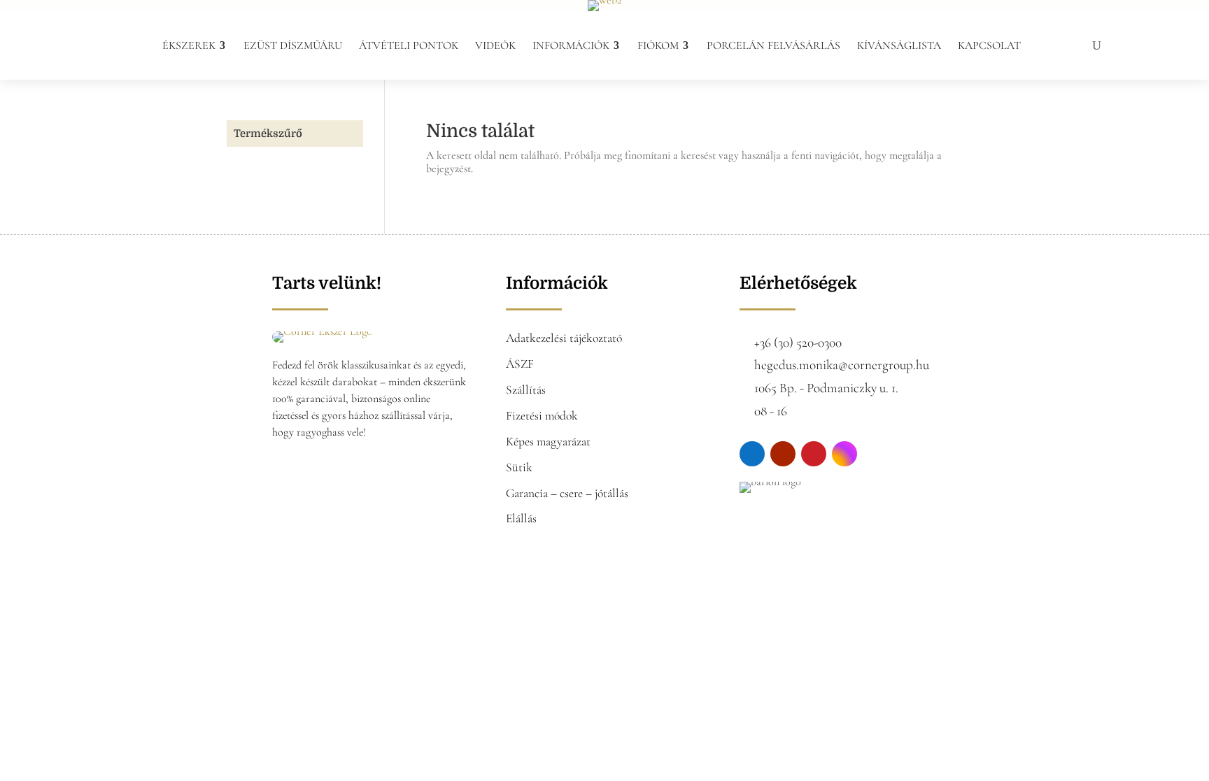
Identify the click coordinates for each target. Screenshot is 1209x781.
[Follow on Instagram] (844, 453)
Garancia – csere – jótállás (567, 493)
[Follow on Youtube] (783, 453)
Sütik (519, 467)
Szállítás (526, 389)
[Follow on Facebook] (752, 453)
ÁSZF (520, 364)
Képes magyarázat (548, 441)
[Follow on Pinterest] (813, 453)
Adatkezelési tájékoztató (564, 338)
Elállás (521, 518)
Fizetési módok (542, 415)
